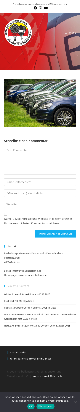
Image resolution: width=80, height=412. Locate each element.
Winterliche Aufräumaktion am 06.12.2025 (27, 294)
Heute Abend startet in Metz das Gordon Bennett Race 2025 (37, 325)
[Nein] (75, 402)
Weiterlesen (45, 406)
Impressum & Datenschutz (49, 376)
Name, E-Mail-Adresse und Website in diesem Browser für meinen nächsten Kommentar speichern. (38, 221)
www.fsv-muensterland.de (32, 275)
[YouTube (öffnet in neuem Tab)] (45, 8)
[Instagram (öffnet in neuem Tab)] (40, 8)
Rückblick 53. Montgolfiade (19, 301)
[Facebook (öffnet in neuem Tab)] (35, 8)
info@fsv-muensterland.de (26, 270)
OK (31, 406)
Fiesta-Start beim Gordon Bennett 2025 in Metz (30, 307)
